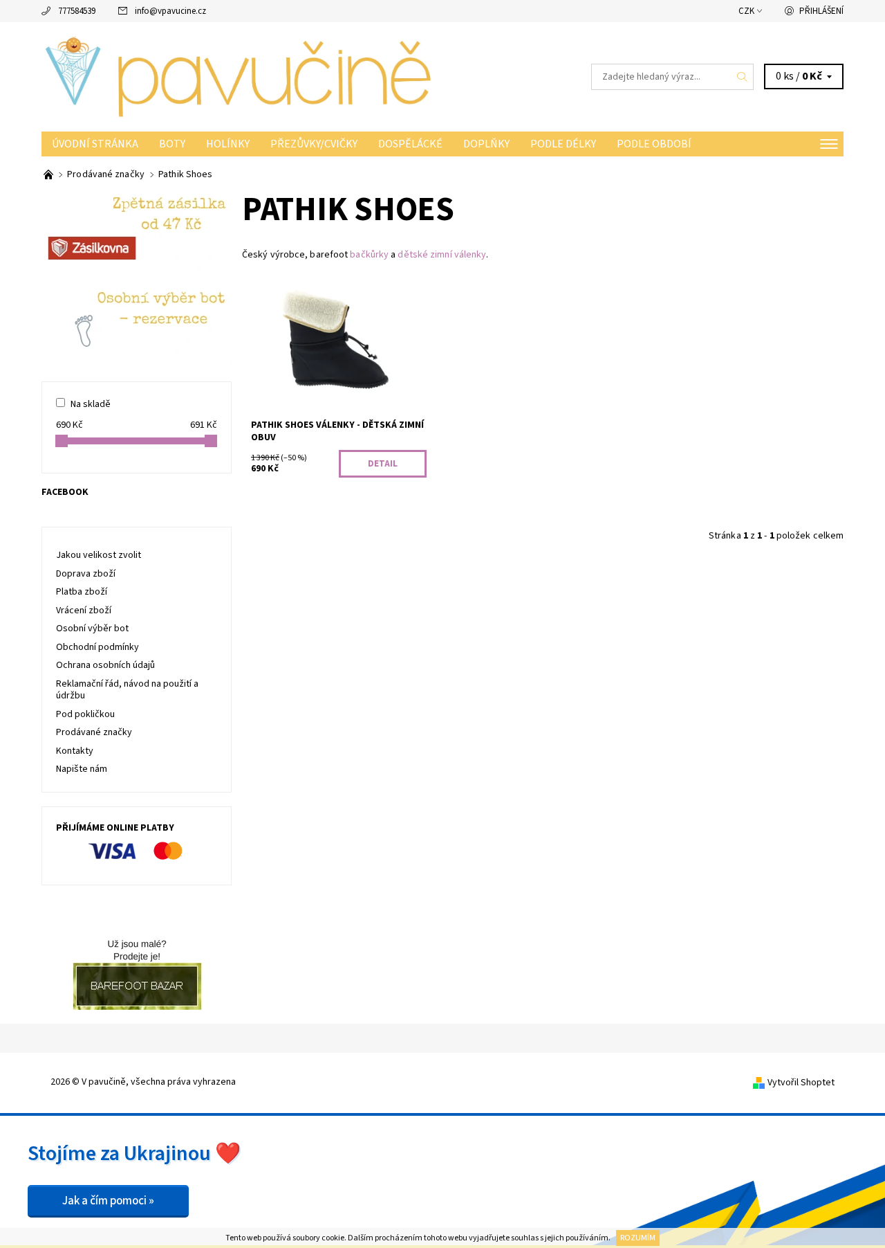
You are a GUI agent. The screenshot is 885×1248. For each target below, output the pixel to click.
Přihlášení (821, 11)
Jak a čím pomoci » (108, 1201)
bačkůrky (369, 255)
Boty (172, 144)
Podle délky (563, 144)
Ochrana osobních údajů (105, 665)
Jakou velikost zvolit (98, 555)
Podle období (654, 144)
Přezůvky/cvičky (313, 144)
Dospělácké (410, 144)
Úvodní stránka (95, 144)
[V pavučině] (241, 76)
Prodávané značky (94, 732)
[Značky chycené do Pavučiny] (49, 174)
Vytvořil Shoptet (801, 1082)
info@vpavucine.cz (170, 11)
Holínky (228, 144)
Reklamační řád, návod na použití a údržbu (127, 690)
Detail (383, 464)
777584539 (76, 11)
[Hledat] (743, 77)
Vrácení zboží (83, 610)
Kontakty (74, 751)
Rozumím (637, 1238)
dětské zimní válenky (442, 255)
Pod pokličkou (85, 714)
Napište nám (81, 769)
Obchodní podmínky (97, 647)
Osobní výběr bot (92, 628)
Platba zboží (81, 592)
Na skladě (91, 404)
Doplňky (486, 144)
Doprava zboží (85, 574)
